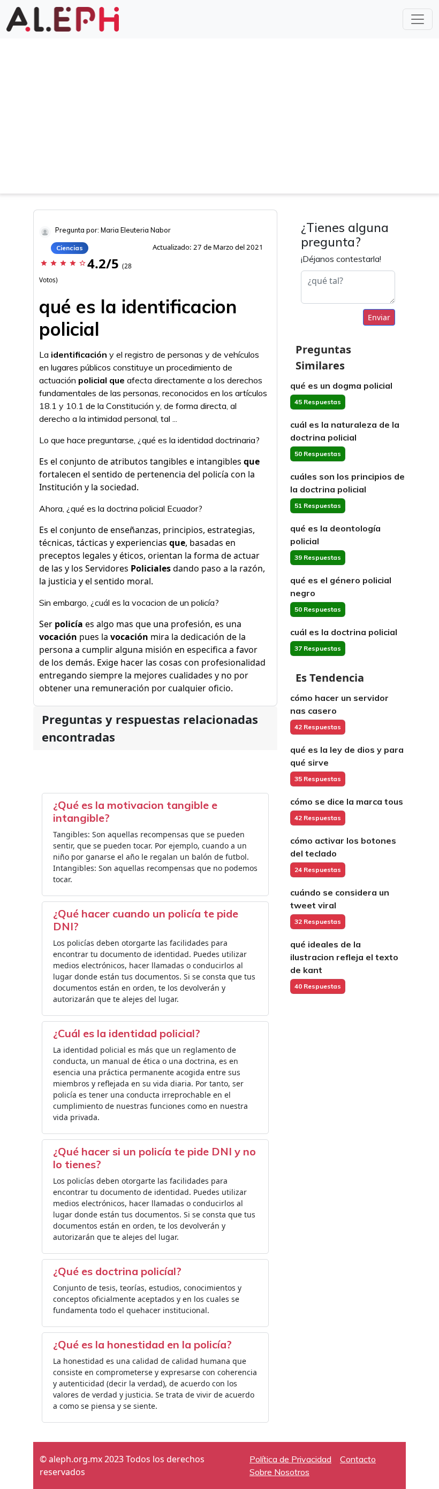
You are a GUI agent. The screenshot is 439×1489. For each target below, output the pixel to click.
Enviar (379, 317)
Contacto (358, 1459)
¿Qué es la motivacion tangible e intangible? (135, 811)
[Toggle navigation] (418, 19)
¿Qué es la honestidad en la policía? (142, 1344)
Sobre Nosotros (279, 1472)
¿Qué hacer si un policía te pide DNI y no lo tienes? (154, 1158)
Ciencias (69, 248)
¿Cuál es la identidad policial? (126, 1033)
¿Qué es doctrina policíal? (117, 1271)
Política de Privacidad (290, 1459)
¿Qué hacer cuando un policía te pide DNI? (145, 920)
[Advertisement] (219, 119)
